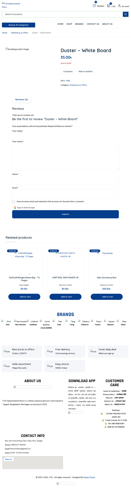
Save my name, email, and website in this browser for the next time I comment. (50, 201)
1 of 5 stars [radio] (13, 134)
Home (4, 33)
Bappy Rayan (89, 477)
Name (15, 174)
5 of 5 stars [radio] (27, 134)
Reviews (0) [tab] (21, 99)
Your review (18, 141)
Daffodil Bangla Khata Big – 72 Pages (24, 279)
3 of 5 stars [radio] (20, 134)
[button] (24, 297)
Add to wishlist (85, 71)
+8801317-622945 (18, 445)
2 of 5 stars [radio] (17, 134)
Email (15, 187)
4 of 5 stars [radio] (24, 134)
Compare (68, 71)
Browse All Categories (18, 25)
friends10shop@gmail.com (19, 449)
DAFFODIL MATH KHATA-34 (65, 277)
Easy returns (62, 364)
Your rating (17, 131)
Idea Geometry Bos (106, 277)
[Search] (125, 14)
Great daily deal (107, 349)
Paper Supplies (24, 285)
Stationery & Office (19, 33)
